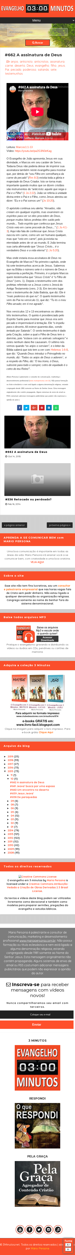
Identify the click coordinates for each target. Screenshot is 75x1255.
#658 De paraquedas (23, 797)
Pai (7, 69)
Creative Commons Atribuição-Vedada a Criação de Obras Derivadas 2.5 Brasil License (37, 887)
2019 (11, 756)
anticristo (26, 61)
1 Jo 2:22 (29, 192)
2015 (11, 771)
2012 (11, 838)
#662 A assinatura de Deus (26, 452)
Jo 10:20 (48, 200)
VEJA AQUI (37, 562)
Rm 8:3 (33, 177)
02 (13, 823)
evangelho (42, 65)
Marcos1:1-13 (24, 147)
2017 (11, 764)
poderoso (29, 69)
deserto (20, 65)
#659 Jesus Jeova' (22, 793)
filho (53, 65)
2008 (11, 852)
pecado (16, 69)
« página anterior (14, 525)
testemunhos (14, 73)
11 (12, 775)
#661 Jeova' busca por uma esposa (32, 786)
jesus (61, 65)
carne (9, 65)
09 (13, 801)
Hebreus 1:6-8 (59, 349)
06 (13, 808)
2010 (11, 845)
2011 (10, 841)
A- (68, 1249)
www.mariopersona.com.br (39, 381)
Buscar (38, 42)
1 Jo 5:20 (52, 250)
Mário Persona (40, 1248)
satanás (43, 69)
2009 (11, 849)
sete (53, 69)
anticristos (41, 61)
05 (13, 812)
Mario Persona (56, 880)
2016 (11, 767)
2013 (11, 834)
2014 (11, 830)
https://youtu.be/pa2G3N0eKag (33, 150)
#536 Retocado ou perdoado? (28, 499)
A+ (68, 1245)
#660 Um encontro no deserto (29, 789)
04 (13, 815)
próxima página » (59, 525)
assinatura (57, 61)
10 (12, 778)
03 (13, 819)
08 (13, 804)
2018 (11, 760)
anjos (14, 61)
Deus (30, 65)
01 (12, 826)
